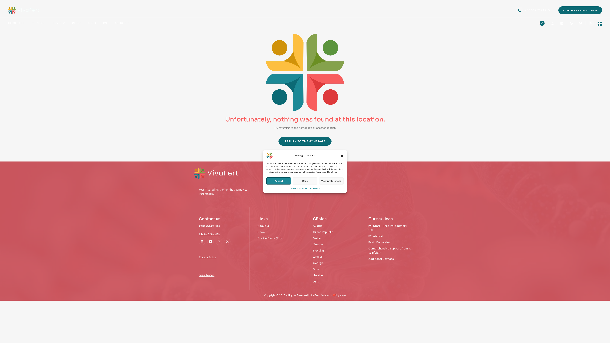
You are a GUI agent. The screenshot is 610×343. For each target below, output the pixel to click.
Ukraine (318, 275)
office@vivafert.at (209, 225)
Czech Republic (323, 232)
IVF (105, 23)
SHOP (76, 23)
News (261, 232)
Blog (92, 23)
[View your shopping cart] (542, 23)
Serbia (317, 238)
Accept (278, 181)
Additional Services (381, 259)
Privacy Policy (207, 257)
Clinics (37, 23)
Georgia (318, 263)
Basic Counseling (379, 242)
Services (58, 23)
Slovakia (318, 250)
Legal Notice (206, 275)
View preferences (331, 181)
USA (316, 281)
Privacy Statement (299, 188)
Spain (316, 269)
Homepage (16, 23)
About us (122, 23)
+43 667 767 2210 (537, 10)
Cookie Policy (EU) (269, 238)
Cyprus (317, 257)
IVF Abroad (375, 236)
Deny (305, 181)
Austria (317, 226)
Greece (318, 244)
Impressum (315, 188)
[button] (342, 155)
